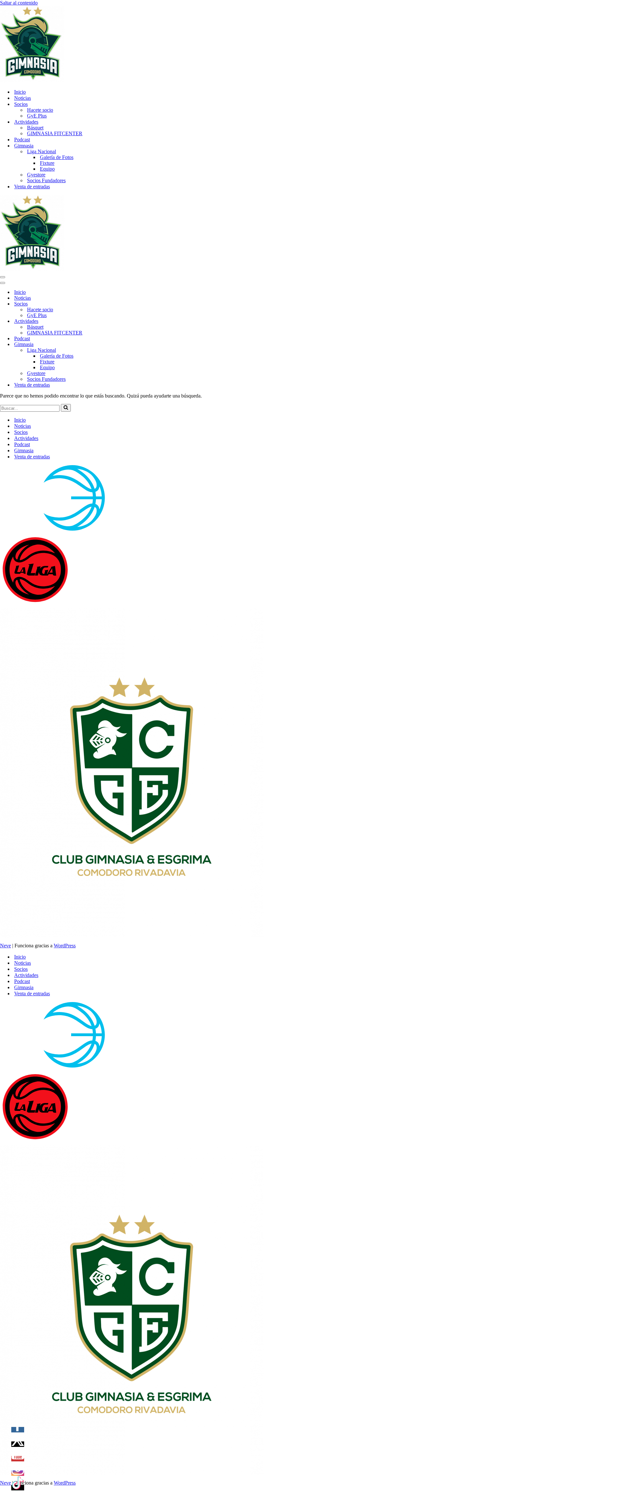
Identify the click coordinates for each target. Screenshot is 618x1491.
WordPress (65, 945)
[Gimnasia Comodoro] (32, 80)
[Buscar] (66, 408)
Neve (5, 945)
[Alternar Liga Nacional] (113, 350)
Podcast (22, 139)
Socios (21, 432)
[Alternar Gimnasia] (113, 344)
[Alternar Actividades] (113, 321)
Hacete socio (40, 110)
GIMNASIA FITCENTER (54, 133)
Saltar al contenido (19, 2)
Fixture (47, 163)
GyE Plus (37, 115)
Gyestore (36, 174)
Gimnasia (23, 450)
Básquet (35, 127)
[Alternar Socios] (113, 304)
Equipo (47, 169)
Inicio (20, 92)
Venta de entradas (32, 186)
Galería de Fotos (56, 157)
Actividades (26, 438)
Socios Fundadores (46, 180)
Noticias (22, 98)
